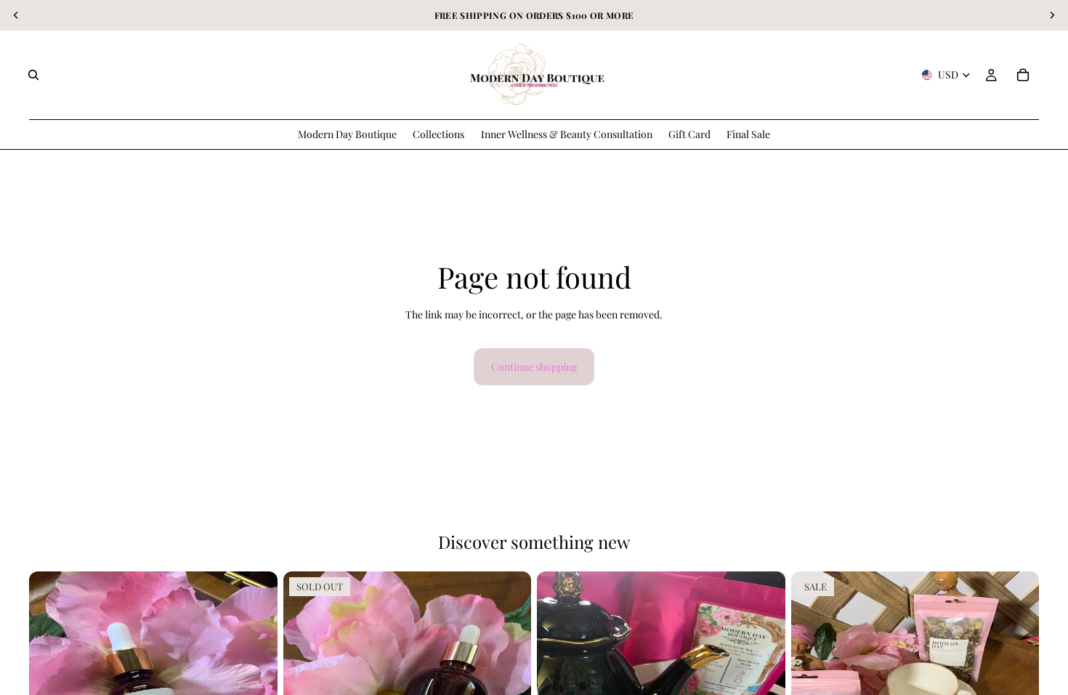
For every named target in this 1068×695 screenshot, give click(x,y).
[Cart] (1023, 75)
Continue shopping (534, 367)
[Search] (33, 75)
